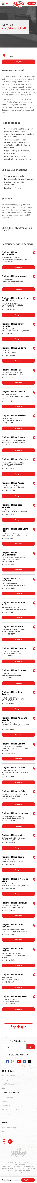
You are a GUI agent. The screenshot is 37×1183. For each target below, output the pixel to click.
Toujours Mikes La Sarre (14, 348)
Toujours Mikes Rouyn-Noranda (13, 325)
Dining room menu (9, 1075)
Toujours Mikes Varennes (14, 276)
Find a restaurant (8, 1097)
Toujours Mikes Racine (13, 857)
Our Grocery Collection (10, 1109)
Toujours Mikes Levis (12, 835)
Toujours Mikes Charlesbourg (9, 553)
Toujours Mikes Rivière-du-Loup (15, 880)
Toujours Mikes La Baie (13, 791)
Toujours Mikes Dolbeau (14, 767)
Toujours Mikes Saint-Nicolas (12, 949)
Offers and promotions (10, 1127)
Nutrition (5, 1088)
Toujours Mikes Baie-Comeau (12, 506)
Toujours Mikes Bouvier (14, 437)
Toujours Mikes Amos (13, 974)
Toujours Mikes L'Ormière (15, 459)
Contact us (6, 1105)
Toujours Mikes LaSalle (13, 391)
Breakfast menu (8, 1084)
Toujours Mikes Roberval (14, 903)
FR (7, 3)
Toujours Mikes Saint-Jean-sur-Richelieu (15, 299)
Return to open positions (11, 1180)
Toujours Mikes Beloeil (13, 626)
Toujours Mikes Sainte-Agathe (13, 693)
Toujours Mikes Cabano (13, 744)
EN (10, 1141)
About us (5, 1101)
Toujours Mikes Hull (11, 370)
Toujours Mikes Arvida (13, 483)
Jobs (3, 1131)
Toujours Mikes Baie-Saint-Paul (15, 530)
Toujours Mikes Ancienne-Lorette (15, 719)
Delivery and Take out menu (12, 1080)
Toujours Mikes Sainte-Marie (13, 603)
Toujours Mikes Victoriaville (9, 253)
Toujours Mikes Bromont (14, 670)
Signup (31, 1047)
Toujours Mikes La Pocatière (11, 579)
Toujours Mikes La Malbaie (15, 813)
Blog (3, 1135)
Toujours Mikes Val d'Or (14, 415)
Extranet (5, 1118)
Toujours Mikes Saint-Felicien (12, 925)
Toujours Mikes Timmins (14, 648)
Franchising (6, 1114)
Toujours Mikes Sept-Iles (14, 996)
